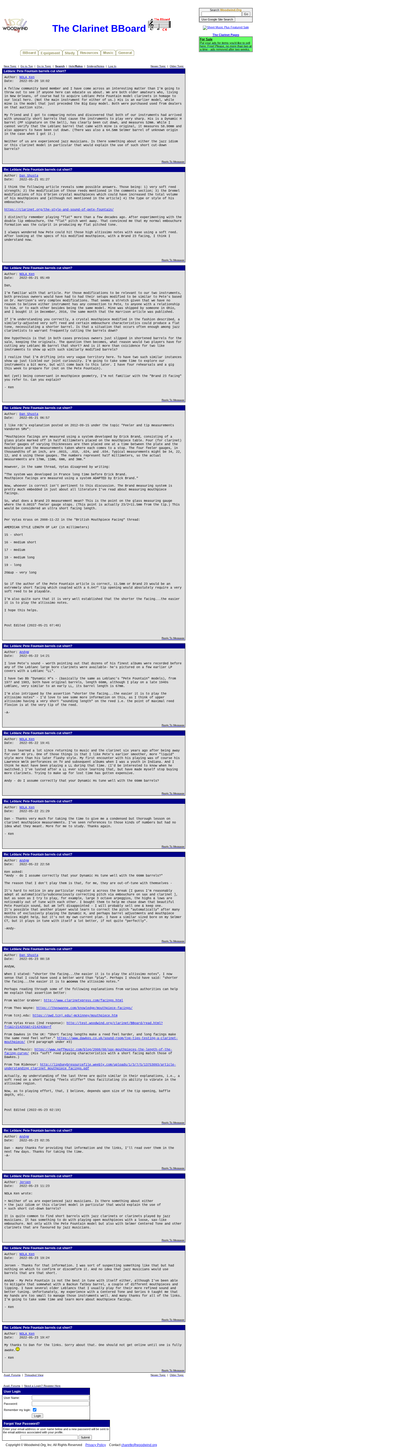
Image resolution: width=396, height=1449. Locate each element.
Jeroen (25, 1182)
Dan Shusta (28, 176)
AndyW (24, 652)
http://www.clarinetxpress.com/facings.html (83, 1000)
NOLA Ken (26, 77)
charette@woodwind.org (139, 1445)
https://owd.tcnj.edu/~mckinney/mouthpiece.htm (75, 1016)
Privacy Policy (95, 1445)
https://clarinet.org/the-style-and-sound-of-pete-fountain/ (59, 210)
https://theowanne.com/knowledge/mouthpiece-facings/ (84, 1008)
